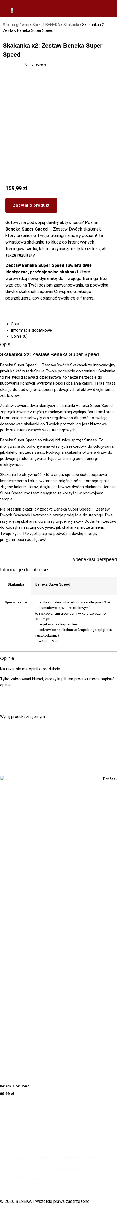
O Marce (46, 1158)
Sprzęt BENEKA (46, 24)
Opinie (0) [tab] (19, 336)
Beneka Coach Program (81, 1178)
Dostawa (71, 1158)
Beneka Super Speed (14, 1086)
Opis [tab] (15, 324)
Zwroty (96, 1158)
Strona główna (16, 24)
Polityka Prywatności (34, 1178)
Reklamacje (39, 1168)
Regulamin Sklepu (73, 1168)
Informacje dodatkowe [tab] (31, 330)
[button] (58, 723)
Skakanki (71, 24)
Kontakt (22, 1158)
